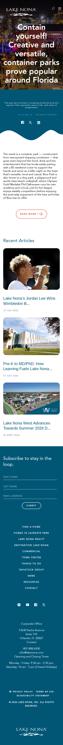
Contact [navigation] (31, 588)
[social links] (19, 605)
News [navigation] (31, 575)
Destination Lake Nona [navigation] (31, 545)
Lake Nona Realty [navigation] (32, 539)
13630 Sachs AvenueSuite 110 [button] (31, 632)
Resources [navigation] (31, 582)
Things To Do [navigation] (31, 563)
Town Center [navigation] (31, 557)
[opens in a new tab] (25, 123)
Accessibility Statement (33, 695)
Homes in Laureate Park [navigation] (31, 533)
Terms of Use (45, 691)
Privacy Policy (23, 691)
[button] (46, 115)
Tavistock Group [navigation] (31, 569)
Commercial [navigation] (31, 551)
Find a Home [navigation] (31, 526)
